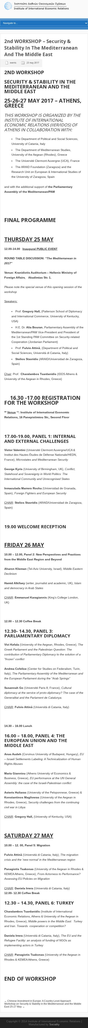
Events (13, 62)
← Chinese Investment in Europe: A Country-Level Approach (37, 1001)
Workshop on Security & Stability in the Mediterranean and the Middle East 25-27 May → (42, 1005)
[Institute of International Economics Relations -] (44, 9)
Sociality (54, 1024)
